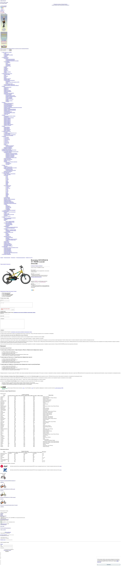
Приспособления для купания (11, 170)
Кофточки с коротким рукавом (11, 230)
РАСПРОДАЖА (4, 246)
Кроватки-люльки (7, 110)
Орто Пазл (6, 215)
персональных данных (7, 550)
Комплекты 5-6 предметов (10, 155)
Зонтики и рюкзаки (7, 243)
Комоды (3, 126)
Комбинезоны (6, 226)
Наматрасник (6, 116)
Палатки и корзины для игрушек (9, 84)
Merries (7, 194)
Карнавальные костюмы (8, 244)
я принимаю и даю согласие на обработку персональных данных (24, 312)
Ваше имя (2, 313)
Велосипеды (6, 58)
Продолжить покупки (11, 534)
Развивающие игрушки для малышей (10, 203)
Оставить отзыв (3, 311)
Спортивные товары (9, 83)
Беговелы (5, 69)
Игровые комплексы (7, 78)
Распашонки (8, 231)
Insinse (7, 181)
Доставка (1, 513)
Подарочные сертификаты (6, 254)
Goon (7, 180)
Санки (5, 53)
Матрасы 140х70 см (7, 120)
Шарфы (7, 240)
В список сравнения (3, 534)
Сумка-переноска (7, 197)
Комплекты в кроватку (8, 152)
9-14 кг (7, 178)
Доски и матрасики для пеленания (9, 173)
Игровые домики (7, 79)
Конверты (5, 219)
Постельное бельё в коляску (10, 95)
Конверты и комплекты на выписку (10, 217)
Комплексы (8, 81)
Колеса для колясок (9, 97)
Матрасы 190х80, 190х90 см (8, 124)
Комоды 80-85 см (7, 128)
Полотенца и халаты (9, 169)
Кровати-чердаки (7, 113)
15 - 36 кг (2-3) (6, 143)
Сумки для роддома (7, 174)
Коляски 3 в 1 (6, 89)
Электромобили (6, 61)
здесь (60, 466)
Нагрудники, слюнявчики (8, 245)
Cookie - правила (3, 529)
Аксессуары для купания (8, 171)
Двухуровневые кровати (8, 111)
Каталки (5, 67)
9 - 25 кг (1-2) (6, 141)
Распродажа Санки (7, 253)
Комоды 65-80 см (7, 127)
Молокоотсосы (8, 206)
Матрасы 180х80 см (7, 122)
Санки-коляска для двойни (8, 54)
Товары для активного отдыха (7, 73)
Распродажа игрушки (7, 248)
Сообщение (2, 318)
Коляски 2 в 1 (6, 88)
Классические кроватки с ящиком (9, 112)
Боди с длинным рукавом (10, 221)
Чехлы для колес (8, 94)
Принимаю (109, 564)
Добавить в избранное (38, 265)
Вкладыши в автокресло (10, 145)
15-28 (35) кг (8, 188)
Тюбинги (5, 56)
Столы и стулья (6, 213)
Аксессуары (6, 114)
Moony (7, 184)
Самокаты (5, 66)
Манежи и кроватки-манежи (8, 103)
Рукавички (8, 234)
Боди (5, 220)
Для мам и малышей (5, 172)
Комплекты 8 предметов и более (11, 157)
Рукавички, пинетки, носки (8, 232)
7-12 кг (7, 190)
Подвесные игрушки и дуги (8, 201)
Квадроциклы (8, 64)
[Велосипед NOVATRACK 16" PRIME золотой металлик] (16, 284)
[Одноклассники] (3, 7)
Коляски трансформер (7, 91)
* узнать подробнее (3, 5)
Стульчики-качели (7, 133)
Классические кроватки (8, 106)
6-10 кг (7, 189)
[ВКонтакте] (2, 7)
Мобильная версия (3, 524)
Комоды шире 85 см (7, 129)
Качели (5, 77)
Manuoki (7, 182)
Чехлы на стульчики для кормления (10, 134)
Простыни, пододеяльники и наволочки (10, 161)
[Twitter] (1, 7)
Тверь (5, 13)
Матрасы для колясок (7, 125)
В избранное (33, 265)
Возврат (1, 515)
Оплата (1, 514)
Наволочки (8, 162)
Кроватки (3, 102)
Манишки (7, 238)
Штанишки (8, 225)
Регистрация (2, 6)
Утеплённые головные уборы (11, 239)
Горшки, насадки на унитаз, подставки (10, 167)
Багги (7, 63)
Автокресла (4, 136)
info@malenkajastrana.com (4, 519)
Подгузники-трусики (7, 185)
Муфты (7, 99)
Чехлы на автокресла (9, 146)
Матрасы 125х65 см (7, 119)
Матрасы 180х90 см (7, 123)
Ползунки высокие (9, 223)
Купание (3, 165)
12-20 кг (7, 179)
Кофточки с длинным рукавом (11, 229)
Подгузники (6, 175)
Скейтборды (6, 68)
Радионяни (8, 208)
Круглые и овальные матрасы (9, 117)
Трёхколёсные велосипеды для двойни (12, 60)
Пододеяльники (8, 163)
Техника (5, 204)
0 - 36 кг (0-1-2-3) (7, 139)
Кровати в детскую (7, 216)
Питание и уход (8, 207)
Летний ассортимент (9, 237)
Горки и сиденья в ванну (8, 166)
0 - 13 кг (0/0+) (6, 137)
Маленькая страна (4, 523)
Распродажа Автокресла (8, 251)
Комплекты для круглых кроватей (11, 153)
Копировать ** (33, 284)
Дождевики (6, 92)
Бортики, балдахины (7, 158)
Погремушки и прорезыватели (9, 202)
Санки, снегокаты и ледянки (7, 52)
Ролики (5, 72)
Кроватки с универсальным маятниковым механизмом (13, 107)
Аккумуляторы (8, 65)
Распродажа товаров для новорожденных (10, 252)
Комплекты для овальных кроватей (11, 154)
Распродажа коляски (7, 249)
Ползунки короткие (9, 224)
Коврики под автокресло (8, 148)
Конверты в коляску (9, 100)
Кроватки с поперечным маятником (10, 109)
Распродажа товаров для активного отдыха (11, 247)
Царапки (7, 235)
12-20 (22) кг (8, 186)
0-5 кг (7, 176)
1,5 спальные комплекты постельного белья (11, 151)
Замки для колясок (9, 98)
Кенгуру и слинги (7, 198)
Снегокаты (6, 55)
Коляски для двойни (7, 90)
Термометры (8, 209)
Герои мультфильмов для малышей (9, 210)
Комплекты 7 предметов (10, 156)
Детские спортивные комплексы (9, 80)
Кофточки (5, 228)
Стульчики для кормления (6, 131)
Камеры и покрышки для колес (11, 96)
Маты (7, 82)
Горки (5, 75)
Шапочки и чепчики (7, 236)
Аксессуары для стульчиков (8, 135)
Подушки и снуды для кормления (9, 199)
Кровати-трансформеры (8, 105)
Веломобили (6, 70)
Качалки (5, 212)
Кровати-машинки (7, 108)
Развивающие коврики (7, 200)
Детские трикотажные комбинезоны (12, 227)
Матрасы (3, 115)
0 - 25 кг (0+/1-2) (6, 138)
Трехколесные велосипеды (10, 59)
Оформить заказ (3, 539)
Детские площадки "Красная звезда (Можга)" (11, 85)
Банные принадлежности (8, 168)
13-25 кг (7, 187)
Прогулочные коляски (7, 87)
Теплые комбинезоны (7, 218)
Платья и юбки (6, 242)
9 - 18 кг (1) (6, 140)
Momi (7, 183)
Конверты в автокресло (8, 147)
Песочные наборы (7, 74)
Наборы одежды (6, 241)
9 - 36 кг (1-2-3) (6, 142)
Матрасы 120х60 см (7, 118)
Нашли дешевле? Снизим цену (5, 264)
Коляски (3, 86)
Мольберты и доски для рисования (9, 211)
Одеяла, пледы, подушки (8, 159)
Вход (5, 6)
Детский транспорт (5, 57)
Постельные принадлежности (7, 150)
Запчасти (7, 101)
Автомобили (8, 62)
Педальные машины (7, 71)
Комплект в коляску (7, 160)
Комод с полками (7, 130)
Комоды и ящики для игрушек (9, 214)
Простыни (7, 164)
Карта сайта (2, 526)
